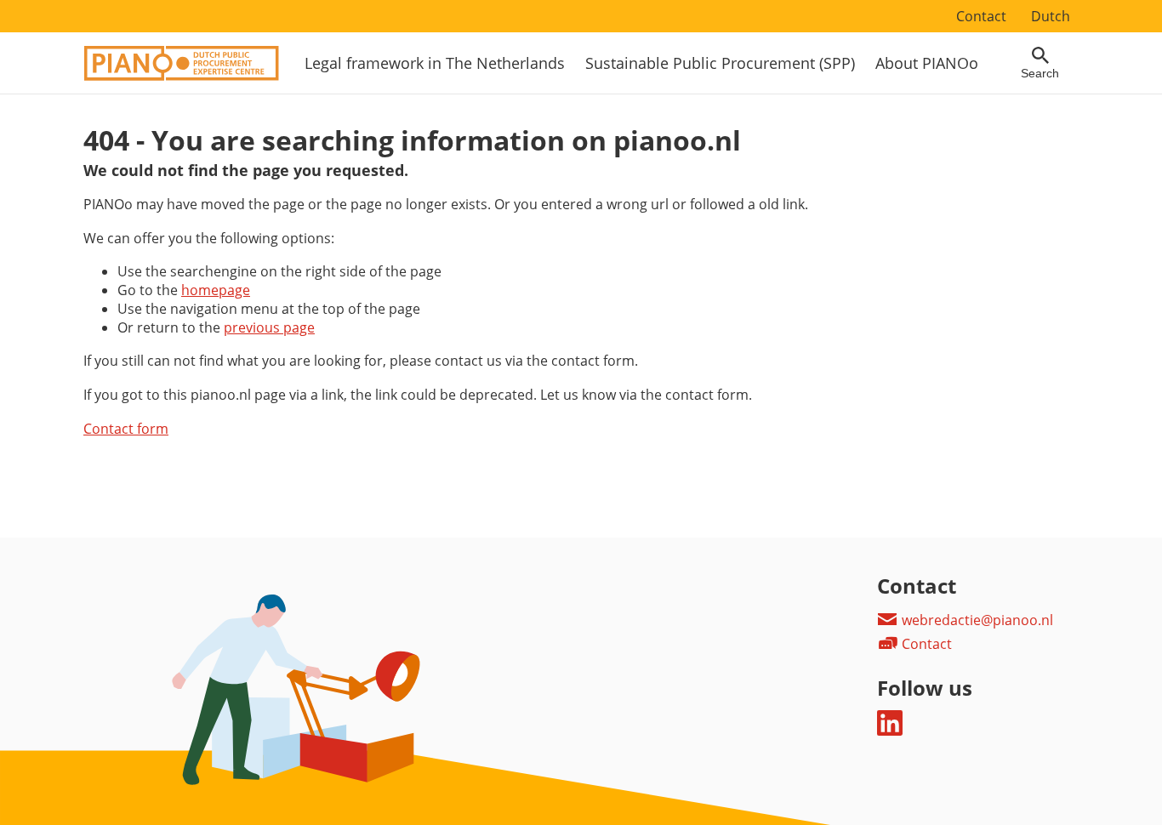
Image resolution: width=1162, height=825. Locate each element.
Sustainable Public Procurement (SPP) (720, 63)
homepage (215, 290)
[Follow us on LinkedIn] (890, 730)
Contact (981, 16)
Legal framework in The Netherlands (435, 63)
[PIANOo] (181, 75)
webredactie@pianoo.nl (975, 620)
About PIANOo (926, 63)
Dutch (1050, 16)
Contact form (125, 428)
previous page (269, 327)
